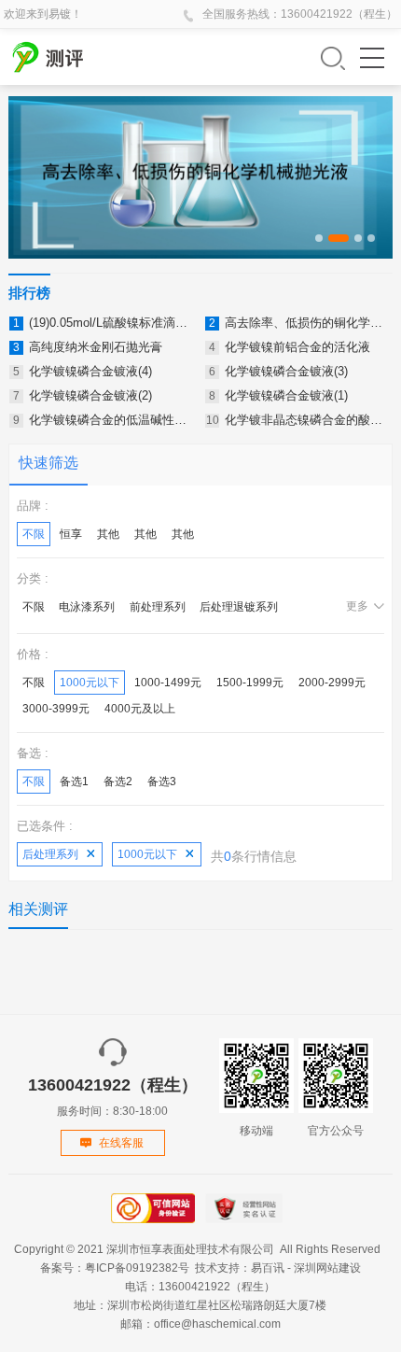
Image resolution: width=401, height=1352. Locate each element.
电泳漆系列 (87, 606)
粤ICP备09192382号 (137, 1268)
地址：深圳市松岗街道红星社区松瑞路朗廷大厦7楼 (200, 1305)
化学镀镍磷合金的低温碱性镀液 (114, 420)
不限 (33, 534)
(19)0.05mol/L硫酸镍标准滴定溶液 (120, 323)
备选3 (161, 781)
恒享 (71, 534)
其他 (108, 534)
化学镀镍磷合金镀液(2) (90, 395)
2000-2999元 (332, 682)
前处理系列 (158, 606)
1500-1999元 (249, 682)
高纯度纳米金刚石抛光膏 (95, 347)
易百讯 (267, 1268)
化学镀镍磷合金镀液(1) (286, 395)
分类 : (32, 578)
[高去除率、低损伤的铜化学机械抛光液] (201, 177)
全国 (213, 14)
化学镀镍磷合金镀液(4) (90, 371)
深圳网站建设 (327, 1268)
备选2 (118, 781)
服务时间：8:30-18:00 (113, 1097)
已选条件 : (45, 826)
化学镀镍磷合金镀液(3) (286, 371)
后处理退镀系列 (239, 606)
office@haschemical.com (217, 1324)
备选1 (74, 781)
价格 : (32, 654)
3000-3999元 (56, 708)
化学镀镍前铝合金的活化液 (297, 347)
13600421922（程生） (339, 14)
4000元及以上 (139, 708)
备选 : (32, 753)
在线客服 (121, 1142)
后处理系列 (50, 854)
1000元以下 (89, 682)
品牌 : (32, 506)
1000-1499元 (167, 682)
